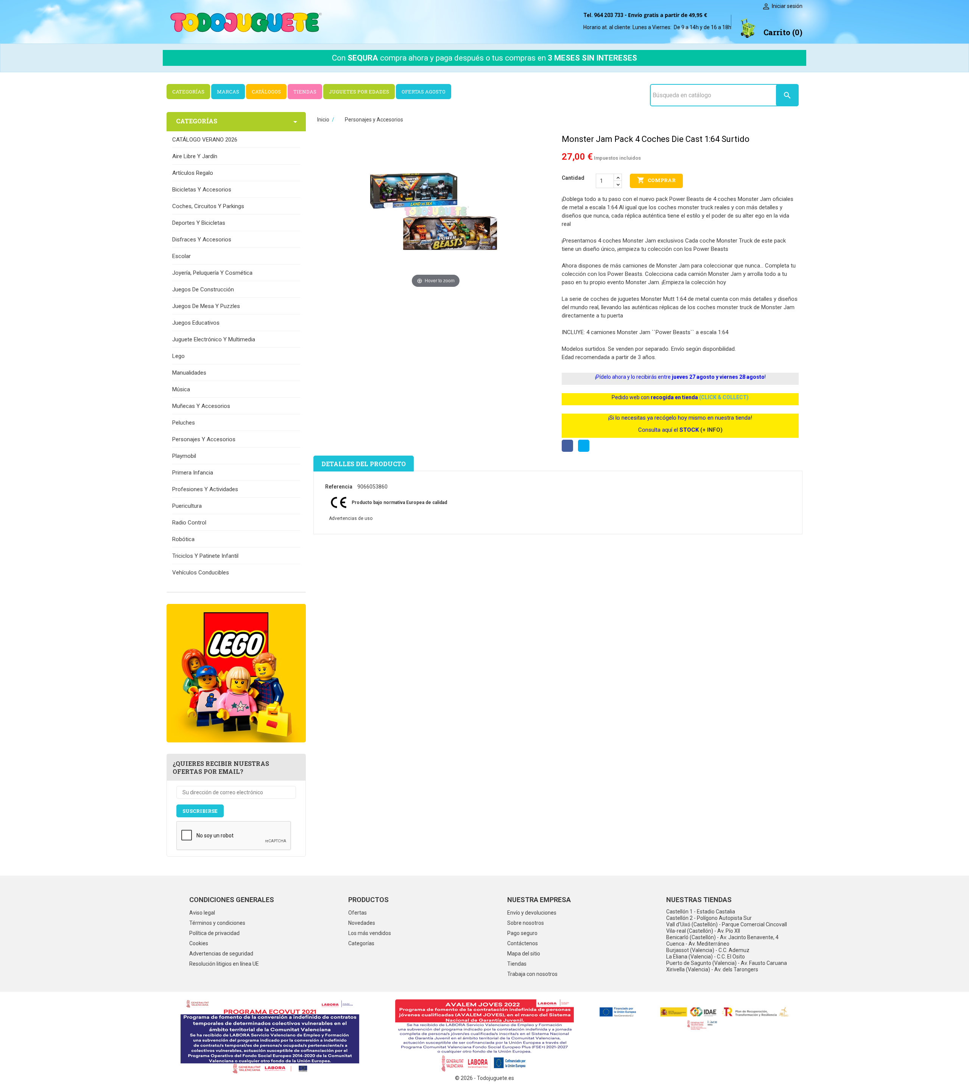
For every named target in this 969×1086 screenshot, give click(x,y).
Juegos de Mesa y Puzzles (206, 306)
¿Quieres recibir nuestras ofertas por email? (221, 767)
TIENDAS (304, 91)
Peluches (183, 422)
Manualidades (189, 372)
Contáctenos (522, 943)
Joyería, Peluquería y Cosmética (212, 272)
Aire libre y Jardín (194, 156)
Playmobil (184, 456)
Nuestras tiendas (699, 900)
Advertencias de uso (350, 518)
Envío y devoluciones (531, 913)
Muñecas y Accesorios (201, 406)
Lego (178, 356)
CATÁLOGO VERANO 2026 (204, 139)
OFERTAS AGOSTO (424, 91)
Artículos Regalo (192, 173)
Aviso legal (202, 913)
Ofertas (357, 913)
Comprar (656, 180)
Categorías (361, 943)
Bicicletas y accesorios (201, 189)
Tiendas (517, 964)
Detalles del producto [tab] (363, 464)
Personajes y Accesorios (203, 439)
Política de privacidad (214, 933)
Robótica (183, 539)
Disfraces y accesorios (201, 239)
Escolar (181, 256)
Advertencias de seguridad (221, 954)
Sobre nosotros (525, 923)
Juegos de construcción (203, 289)
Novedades (361, 923)
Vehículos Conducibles (200, 572)
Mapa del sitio (523, 954)
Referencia (338, 487)
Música (181, 389)
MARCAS (228, 91)
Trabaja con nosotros (532, 974)
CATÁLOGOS (266, 91)
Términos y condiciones (217, 923)
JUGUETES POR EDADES (359, 91)
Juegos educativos (196, 322)
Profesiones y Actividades (205, 489)
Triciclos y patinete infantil (205, 555)
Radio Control (189, 522)
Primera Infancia (192, 472)
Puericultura (187, 506)
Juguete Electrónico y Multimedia (213, 339)
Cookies (198, 943)
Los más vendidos (369, 933)
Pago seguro (522, 933)
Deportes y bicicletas (198, 222)
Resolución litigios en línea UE (224, 964)
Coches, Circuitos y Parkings (208, 206)
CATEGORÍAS (188, 91)
